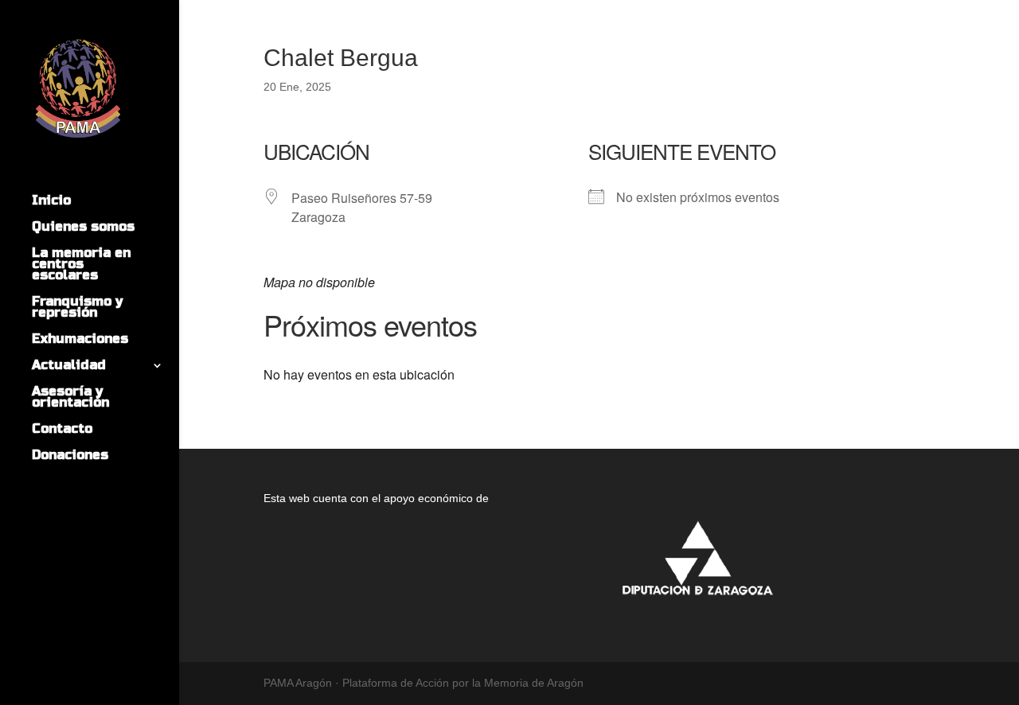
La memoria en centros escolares (81, 264)
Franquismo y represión (77, 308)
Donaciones (70, 456)
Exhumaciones (80, 339)
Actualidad (69, 366)
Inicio (51, 201)
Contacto (62, 429)
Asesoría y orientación (70, 398)
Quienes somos (83, 227)
